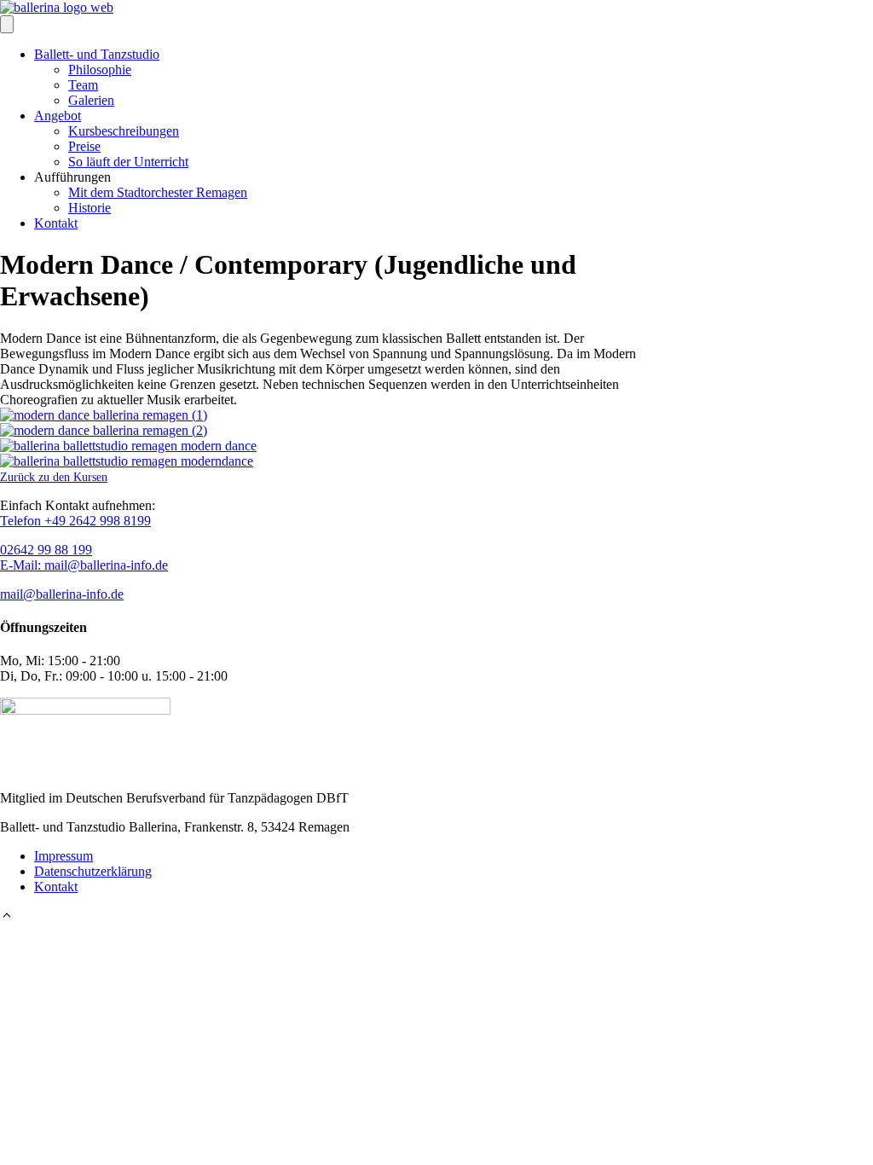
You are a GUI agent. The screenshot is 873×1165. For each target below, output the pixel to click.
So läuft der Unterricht (128, 161)
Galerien (91, 100)
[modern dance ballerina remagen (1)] (103, 415)
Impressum (63, 856)
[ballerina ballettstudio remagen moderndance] (126, 461)
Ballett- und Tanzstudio (96, 54)
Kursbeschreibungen (123, 131)
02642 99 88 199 (46, 549)
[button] (7, 917)
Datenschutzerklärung (93, 871)
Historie (89, 207)
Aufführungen (72, 177)
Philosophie (99, 69)
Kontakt (56, 223)
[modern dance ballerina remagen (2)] (103, 430)
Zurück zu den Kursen (53, 477)
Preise (84, 146)
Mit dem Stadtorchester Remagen (157, 192)
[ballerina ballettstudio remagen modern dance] (128, 445)
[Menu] (7, 24)
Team (83, 85)
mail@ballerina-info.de (62, 594)
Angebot (57, 115)
